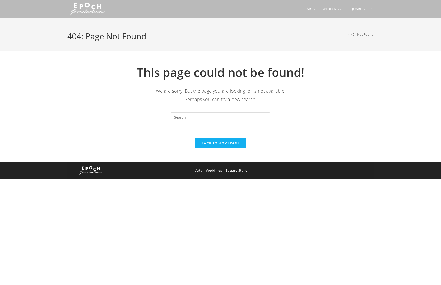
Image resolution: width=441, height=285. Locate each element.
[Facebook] (343, 170)
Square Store (236, 170)
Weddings (214, 170)
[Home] (345, 34)
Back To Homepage (220, 143)
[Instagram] (357, 170)
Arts (198, 170)
